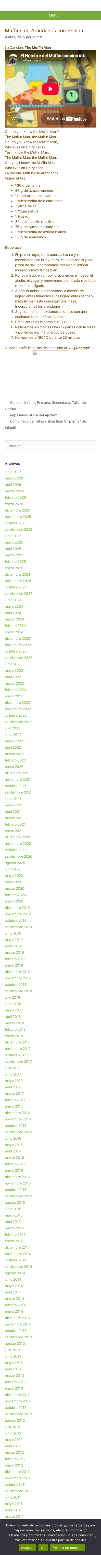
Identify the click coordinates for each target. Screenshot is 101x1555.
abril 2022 (13, 747)
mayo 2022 (14, 741)
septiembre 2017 (18, 1061)
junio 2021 (13, 798)
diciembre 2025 (17, 510)
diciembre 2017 (17, 1042)
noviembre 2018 (18, 978)
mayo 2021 (14, 805)
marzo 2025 (14, 555)
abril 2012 (13, 1446)
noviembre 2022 (18, 709)
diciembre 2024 (17, 574)
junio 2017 (13, 1074)
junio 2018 (13, 1004)
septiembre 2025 (18, 529)
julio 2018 (12, 997)
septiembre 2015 (18, 1196)
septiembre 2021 (18, 792)
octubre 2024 (16, 587)
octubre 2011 (15, 1484)
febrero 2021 (15, 824)
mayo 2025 (14, 542)
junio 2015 (13, 1209)
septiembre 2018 (18, 991)
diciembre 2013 (17, 1318)
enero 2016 (14, 1170)
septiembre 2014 (18, 1266)
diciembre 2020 (17, 837)
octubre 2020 (16, 850)
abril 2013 (13, 1369)
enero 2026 (14, 504)
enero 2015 (14, 1241)
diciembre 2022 (17, 702)
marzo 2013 (14, 1375)
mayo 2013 (14, 1363)
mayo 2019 (14, 939)
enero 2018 (14, 1036)
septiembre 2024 (18, 593)
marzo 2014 (14, 1298)
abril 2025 (13, 549)
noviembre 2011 (17, 1478)
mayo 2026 (14, 478)
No (43, 1548)
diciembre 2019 (17, 907)
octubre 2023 (16, 651)
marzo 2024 (14, 619)
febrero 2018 (15, 1029)
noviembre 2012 (18, 1401)
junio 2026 (13, 472)
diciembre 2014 (17, 1247)
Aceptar (27, 1548)
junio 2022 (13, 734)
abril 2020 (13, 882)
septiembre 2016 (18, 1132)
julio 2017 (12, 1068)
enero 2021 (14, 831)
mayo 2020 (14, 875)
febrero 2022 (15, 760)
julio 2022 (12, 728)
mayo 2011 (13, 1504)
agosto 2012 (15, 1420)
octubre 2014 (15, 1260)
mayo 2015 (14, 1215)
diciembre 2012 (17, 1395)
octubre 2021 (15, 786)
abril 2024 (13, 613)
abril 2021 (13, 811)
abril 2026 (13, 484)
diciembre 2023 (17, 638)
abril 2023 (13, 677)
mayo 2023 (14, 670)
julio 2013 (12, 1350)
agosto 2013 (15, 1343)
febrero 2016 (15, 1164)
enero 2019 (14, 965)
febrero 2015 (15, 1234)
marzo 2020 (14, 888)
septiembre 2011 (18, 1491)
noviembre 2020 (18, 843)
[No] (94, 1537)
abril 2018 (13, 1016)
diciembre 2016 (17, 1113)
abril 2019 (13, 946)
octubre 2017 (15, 1055)
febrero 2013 (15, 1382)
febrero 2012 (15, 1459)
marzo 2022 (14, 754)
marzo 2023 (14, 683)
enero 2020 (14, 901)
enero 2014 (14, 1311)
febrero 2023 (15, 690)
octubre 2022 (15, 715)
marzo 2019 (14, 952)
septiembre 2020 (18, 856)
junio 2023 (13, 664)
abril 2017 (13, 1087)
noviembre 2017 (18, 1048)
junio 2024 (13, 600)
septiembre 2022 (18, 722)
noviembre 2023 (18, 645)
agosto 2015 (15, 1202)
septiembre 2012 (18, 1414)
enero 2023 (14, 696)
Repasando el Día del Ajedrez (33, 415)
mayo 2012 (14, 1439)
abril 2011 (12, 1510)
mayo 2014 (14, 1286)
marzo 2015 (14, 1228)
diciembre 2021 (17, 773)
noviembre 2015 (18, 1183)
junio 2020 (13, 869)
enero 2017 (14, 1106)
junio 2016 (13, 1138)
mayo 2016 (14, 1145)
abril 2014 (13, 1292)
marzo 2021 (14, 818)
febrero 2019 (15, 959)
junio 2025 (13, 536)
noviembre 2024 (18, 581)
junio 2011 (13, 1497)
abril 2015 (13, 1221)
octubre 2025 (16, 523)
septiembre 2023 (18, 657)
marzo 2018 (14, 1023)
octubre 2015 (15, 1189)
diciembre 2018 (17, 972)
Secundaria (61, 402)
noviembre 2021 (18, 779)
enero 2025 (14, 568)
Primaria (43, 402)
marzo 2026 (14, 491)
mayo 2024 (14, 606)
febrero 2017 (15, 1100)
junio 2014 (13, 1279)
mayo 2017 (14, 1080)
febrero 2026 (15, 497)
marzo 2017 (14, 1093)
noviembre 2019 (18, 914)
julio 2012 (12, 1427)
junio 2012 (13, 1433)
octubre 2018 (15, 984)
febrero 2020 (15, 895)
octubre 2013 (15, 1330)
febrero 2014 (15, 1305)
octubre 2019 (15, 920)
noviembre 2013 (18, 1324)
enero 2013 (14, 1388)
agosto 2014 (15, 1273)
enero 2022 (14, 766)
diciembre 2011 (17, 1471)
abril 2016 (13, 1151)
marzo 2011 (14, 1516)
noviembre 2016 (18, 1119)
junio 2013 (13, 1356)
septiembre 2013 (18, 1337)
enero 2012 (14, 1465)
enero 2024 (14, 632)
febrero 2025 (15, 561)
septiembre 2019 (18, 927)
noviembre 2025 (18, 516)
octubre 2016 (15, 1125)
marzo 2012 (14, 1452)
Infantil (29, 402)
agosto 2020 (15, 863)
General (16, 402)
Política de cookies (67, 1548)
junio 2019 (13, 933)
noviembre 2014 (18, 1254)
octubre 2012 (15, 1407)
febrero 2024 (15, 625)
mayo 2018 (14, 1010)
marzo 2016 (14, 1157)
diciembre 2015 (17, 1177)
